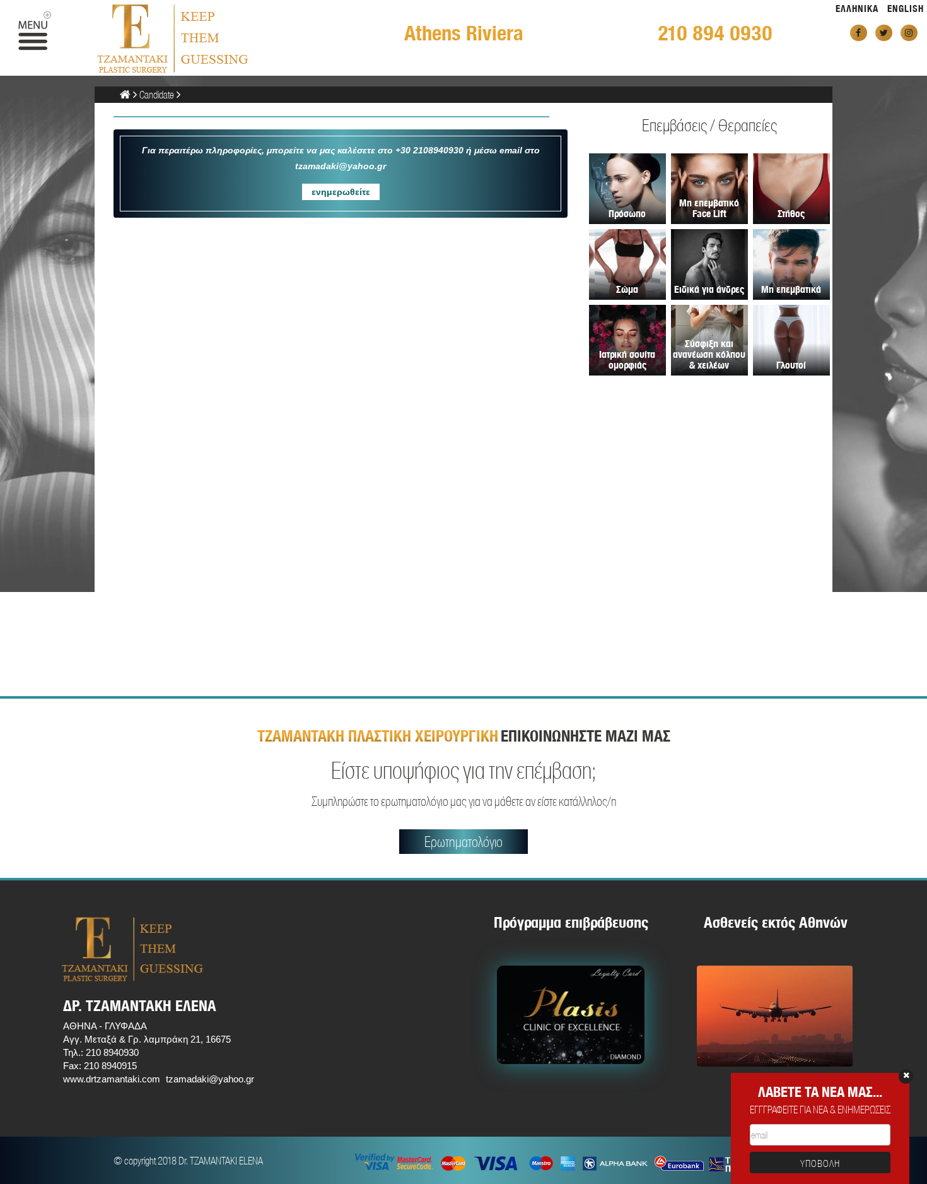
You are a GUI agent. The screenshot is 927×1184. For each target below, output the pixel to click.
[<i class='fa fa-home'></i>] (125, 94)
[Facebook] (858, 33)
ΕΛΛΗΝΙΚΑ (857, 8)
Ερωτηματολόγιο (463, 841)
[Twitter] (883, 33)
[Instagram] (909, 33)
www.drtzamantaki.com (111, 1079)
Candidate (156, 94)
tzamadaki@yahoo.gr (210, 1079)
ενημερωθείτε (341, 192)
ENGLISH (905, 8)
